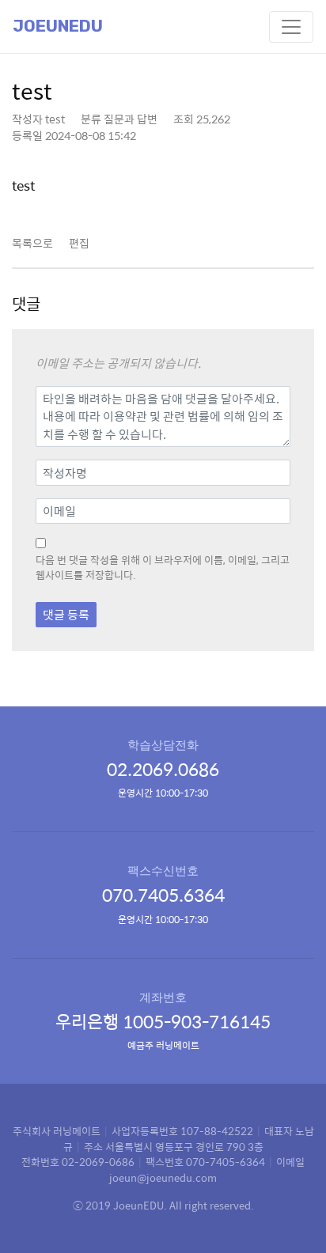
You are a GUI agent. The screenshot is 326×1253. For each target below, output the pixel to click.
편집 (79, 243)
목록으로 (32, 243)
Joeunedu (58, 26)
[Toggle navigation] (291, 27)
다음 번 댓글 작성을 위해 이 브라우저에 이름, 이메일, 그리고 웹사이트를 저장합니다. (163, 567)
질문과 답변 (130, 118)
